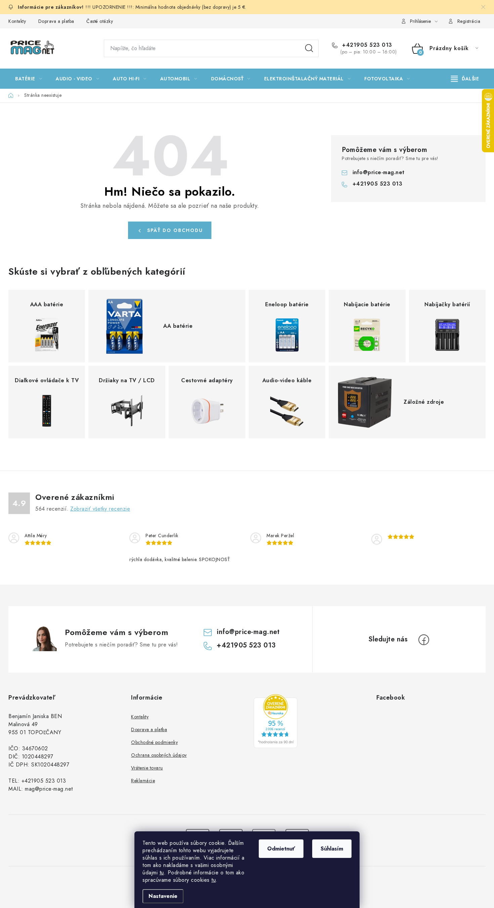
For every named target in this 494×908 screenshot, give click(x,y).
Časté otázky (99, 21)
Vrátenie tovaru (147, 767)
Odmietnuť (281, 849)
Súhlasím (332, 849)
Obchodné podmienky (154, 742)
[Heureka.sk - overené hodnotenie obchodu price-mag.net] (275, 721)
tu (162, 872)
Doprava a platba (56, 21)
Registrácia (469, 21)
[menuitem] (28, 79)
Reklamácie (143, 780)
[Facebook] (423, 639)
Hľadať (309, 48)
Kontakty (17, 21)
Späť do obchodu (175, 230)
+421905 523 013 (366, 45)
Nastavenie (163, 896)
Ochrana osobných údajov (159, 755)
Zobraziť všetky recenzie (100, 509)
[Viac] (465, 79)
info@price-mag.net (379, 172)
